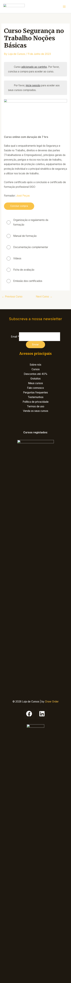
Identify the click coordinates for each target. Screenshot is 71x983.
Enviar (35, 344)
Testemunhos (35, 397)
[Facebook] (29, 713)
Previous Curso (12, 296)
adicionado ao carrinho (34, 66)
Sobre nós (35, 364)
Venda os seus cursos (35, 410)
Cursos (36, 369)
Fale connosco (35, 387)
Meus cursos (35, 383)
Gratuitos (35, 378)
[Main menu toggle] (64, 6)
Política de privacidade (36, 401)
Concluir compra (19, 206)
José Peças (23, 195)
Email (15, 336)
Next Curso (44, 296)
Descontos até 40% (35, 374)
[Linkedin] (41, 713)
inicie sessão (33, 85)
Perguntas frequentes (35, 392)
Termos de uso (35, 406)
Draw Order (52, 701)
